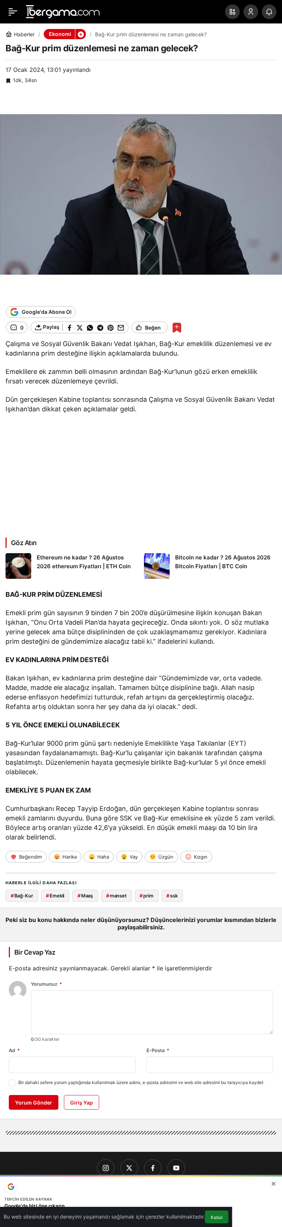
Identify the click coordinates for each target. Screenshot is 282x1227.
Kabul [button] (217, 1217)
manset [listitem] (116, 896)
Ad (14, 1050)
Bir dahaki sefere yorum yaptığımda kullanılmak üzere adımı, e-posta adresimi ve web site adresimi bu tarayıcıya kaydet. (141, 1082)
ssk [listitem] (171, 896)
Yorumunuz (46, 984)
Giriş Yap (81, 1102)
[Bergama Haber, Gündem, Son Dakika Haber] (63, 11)
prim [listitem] (146, 896)
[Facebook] (153, 1168)
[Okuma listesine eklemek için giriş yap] (177, 328)
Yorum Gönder (33, 1102)
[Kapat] (273, 1184)
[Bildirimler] (269, 11)
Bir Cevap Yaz (34, 952)
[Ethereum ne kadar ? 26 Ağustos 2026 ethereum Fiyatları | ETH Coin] (72, 566)
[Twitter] (129, 1168)
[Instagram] (106, 1168)
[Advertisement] (141, 474)
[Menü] (13, 11)
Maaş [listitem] (85, 896)
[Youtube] (176, 1168)
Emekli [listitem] (55, 896)
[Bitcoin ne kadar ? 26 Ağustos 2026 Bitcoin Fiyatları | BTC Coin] (210, 566)
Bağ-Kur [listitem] (22, 896)
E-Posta (158, 1050)
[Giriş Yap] (250, 11)
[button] (232, 11)
